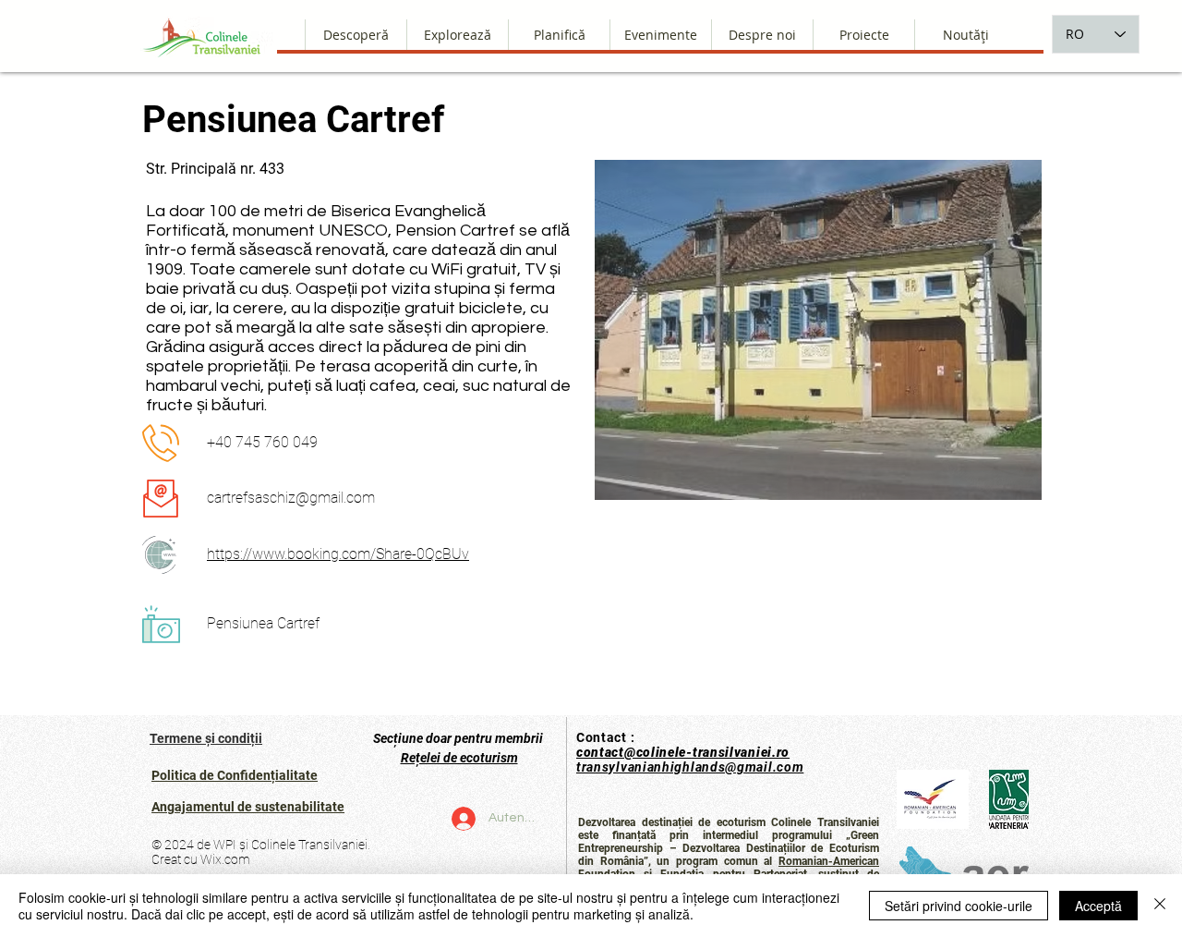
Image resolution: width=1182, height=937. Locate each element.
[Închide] (1160, 905)
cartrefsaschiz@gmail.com (291, 497)
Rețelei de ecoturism (459, 757)
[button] (762, 34)
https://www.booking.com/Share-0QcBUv (338, 554)
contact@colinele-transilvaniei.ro (683, 752)
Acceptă (1098, 905)
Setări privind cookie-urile (958, 905)
